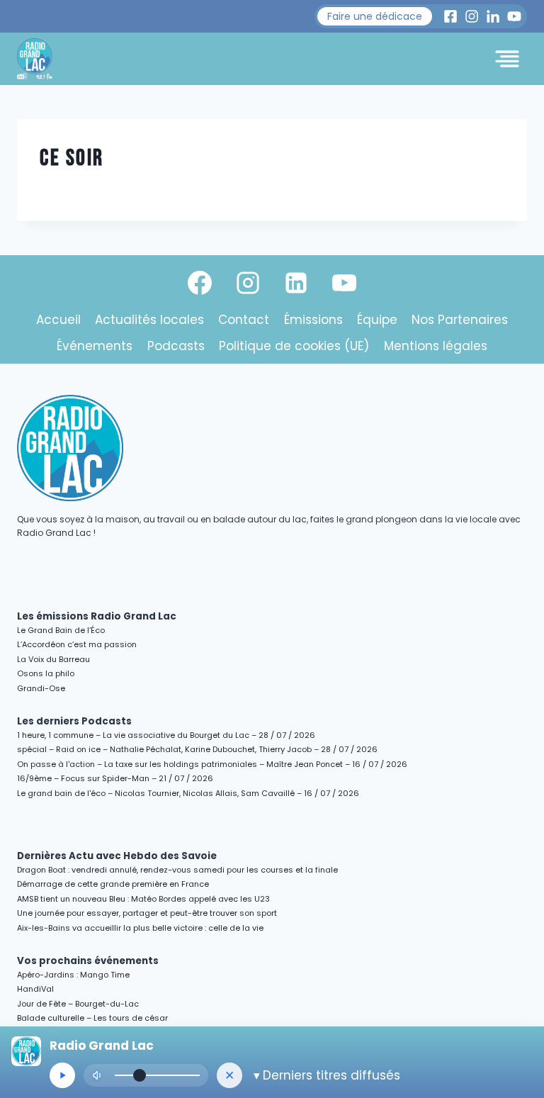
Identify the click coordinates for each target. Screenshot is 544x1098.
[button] (374, 16)
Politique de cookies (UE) (294, 345)
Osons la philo (45, 673)
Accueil (58, 319)
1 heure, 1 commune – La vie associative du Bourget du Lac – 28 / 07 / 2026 (166, 735)
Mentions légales (435, 345)
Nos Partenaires (460, 319)
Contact (243, 319)
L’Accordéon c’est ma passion (77, 644)
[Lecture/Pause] (62, 1075)
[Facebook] (200, 283)
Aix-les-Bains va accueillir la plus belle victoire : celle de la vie (140, 928)
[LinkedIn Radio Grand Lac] (493, 16)
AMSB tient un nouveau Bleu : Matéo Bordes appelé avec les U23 (143, 898)
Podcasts (176, 345)
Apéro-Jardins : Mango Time (73, 974)
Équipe (377, 319)
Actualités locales (149, 319)
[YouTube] (344, 283)
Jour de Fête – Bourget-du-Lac (78, 1003)
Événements (94, 345)
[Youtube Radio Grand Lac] (514, 16)
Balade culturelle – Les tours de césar (92, 1018)
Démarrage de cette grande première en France (113, 884)
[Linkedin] (296, 283)
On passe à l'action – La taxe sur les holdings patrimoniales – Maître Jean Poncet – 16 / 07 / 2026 (212, 764)
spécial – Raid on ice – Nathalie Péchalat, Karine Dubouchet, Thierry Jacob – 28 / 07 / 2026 (197, 749)
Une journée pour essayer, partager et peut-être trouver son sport (147, 913)
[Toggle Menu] (507, 59)
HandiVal (35, 989)
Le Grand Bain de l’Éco (61, 630)
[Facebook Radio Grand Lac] (450, 16)
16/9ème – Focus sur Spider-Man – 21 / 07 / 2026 (115, 778)
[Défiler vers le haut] (517, 964)
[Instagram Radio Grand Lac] (472, 16)
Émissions (313, 319)
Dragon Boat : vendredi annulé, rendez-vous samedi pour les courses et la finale (177, 869)
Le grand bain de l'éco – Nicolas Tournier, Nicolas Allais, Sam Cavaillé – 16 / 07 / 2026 (188, 793)
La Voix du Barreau (53, 659)
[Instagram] (248, 283)
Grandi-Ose (41, 688)
